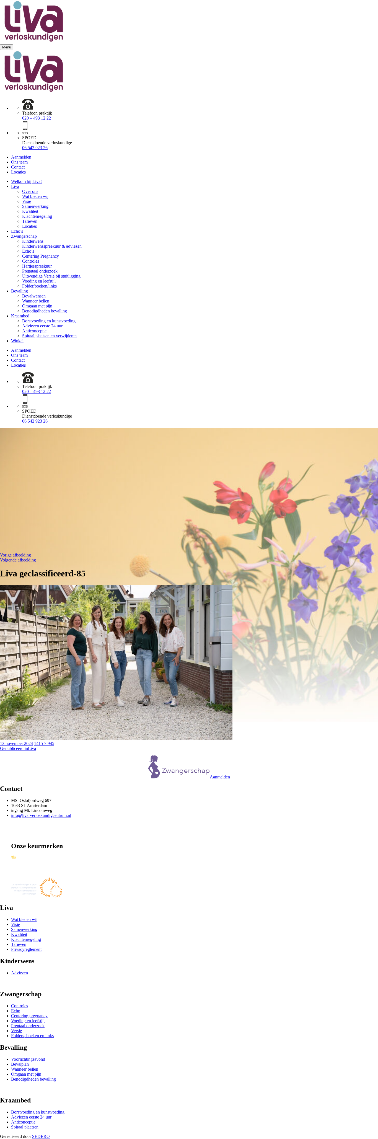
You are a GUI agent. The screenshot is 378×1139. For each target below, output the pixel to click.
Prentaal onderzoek (28, 1025)
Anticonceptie (34, 330)
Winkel (17, 340)
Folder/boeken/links (39, 286)
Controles (30, 261)
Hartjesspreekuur (37, 266)
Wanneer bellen (35, 301)
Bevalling (19, 291)
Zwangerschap (24, 236)
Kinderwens (32, 241)
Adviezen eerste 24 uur (42, 325)
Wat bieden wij (35, 196)
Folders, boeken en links (32, 1035)
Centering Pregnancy (40, 256)
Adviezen (19, 972)
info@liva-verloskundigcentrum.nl (41, 815)
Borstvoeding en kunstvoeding (49, 321)
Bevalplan (20, 1064)
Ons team (19, 162)
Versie (16, 1030)
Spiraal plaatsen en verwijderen (49, 335)
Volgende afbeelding (18, 560)
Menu (6, 47)
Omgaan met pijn (37, 306)
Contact (18, 167)
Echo (15, 1010)
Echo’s (17, 231)
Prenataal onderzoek (40, 271)
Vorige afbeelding (15, 555)
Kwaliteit (30, 211)
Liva (15, 186)
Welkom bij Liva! (26, 181)
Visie (26, 201)
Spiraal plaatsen (24, 1127)
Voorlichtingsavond (28, 1059)
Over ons (30, 191)
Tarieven (29, 221)
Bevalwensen (34, 296)
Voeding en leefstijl (39, 281)
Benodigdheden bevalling (44, 311)
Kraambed (20, 316)
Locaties (18, 172)
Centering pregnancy (29, 1015)
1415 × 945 (44, 743)
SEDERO (41, 1136)
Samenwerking (35, 206)
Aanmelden (21, 157)
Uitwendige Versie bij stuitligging (51, 276)
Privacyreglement (26, 949)
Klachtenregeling (37, 216)
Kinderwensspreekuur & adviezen (52, 246)
